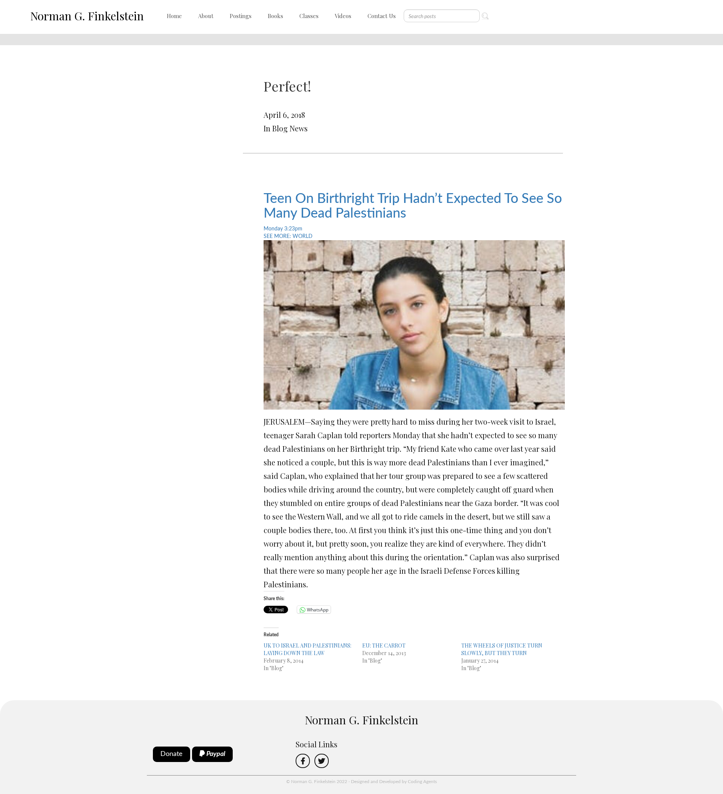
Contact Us (382, 16)
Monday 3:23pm (283, 229)
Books (275, 16)
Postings (241, 16)
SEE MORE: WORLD (288, 236)
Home (174, 16)
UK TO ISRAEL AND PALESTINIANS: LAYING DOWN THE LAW (307, 649)
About (206, 16)
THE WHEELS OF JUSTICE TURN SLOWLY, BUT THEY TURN (501, 649)
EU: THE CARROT (384, 645)
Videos (343, 16)
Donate (171, 754)
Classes (309, 16)
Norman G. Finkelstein (87, 15)
